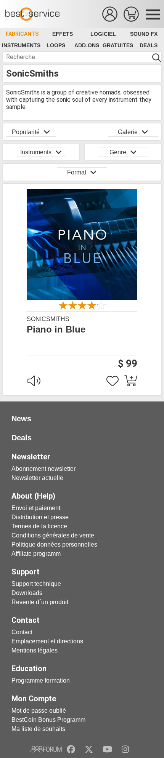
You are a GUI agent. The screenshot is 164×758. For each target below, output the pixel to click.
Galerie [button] (128, 132)
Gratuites (118, 45)
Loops (56, 45)
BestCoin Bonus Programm (48, 719)
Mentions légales (34, 650)
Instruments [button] (35, 152)
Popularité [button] (26, 132)
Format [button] (76, 172)
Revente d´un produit (39, 602)
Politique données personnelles (54, 544)
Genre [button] (117, 152)
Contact (21, 632)
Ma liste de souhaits (38, 729)
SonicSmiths (48, 319)
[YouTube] (107, 749)
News (21, 418)
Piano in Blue (56, 329)
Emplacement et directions (47, 641)
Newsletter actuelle (37, 478)
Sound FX (144, 34)
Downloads (26, 593)
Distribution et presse (40, 517)
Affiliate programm (36, 553)
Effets (62, 34)
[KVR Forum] (46, 749)
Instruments (21, 45)
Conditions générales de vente (52, 535)
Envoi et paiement (35, 508)
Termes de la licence (39, 526)
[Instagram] (125, 749)
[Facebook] (71, 749)
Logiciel (103, 34)
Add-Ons (86, 45)
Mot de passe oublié (38, 710)
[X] (89, 749)
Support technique (36, 583)
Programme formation (40, 680)
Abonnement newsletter (43, 468)
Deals (149, 45)
